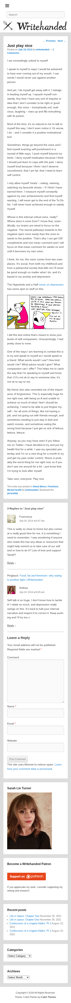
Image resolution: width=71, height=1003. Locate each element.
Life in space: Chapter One (24, 919)
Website (12, 740)
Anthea (23, 587)
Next (62, 41)
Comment (13, 657)
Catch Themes (48, 997)
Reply (10, 562)
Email (11, 723)
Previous (49, 41)
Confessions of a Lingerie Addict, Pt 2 (30, 923)
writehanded (42, 49)
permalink (12, 493)
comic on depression (51, 284)
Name (11, 706)
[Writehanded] (35, 26)
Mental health (14, 490)
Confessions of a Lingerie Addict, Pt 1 (30, 930)
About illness (40, 486)
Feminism (53, 486)
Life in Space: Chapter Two (24, 916)
